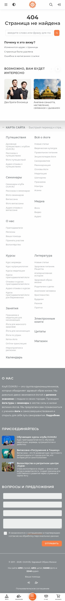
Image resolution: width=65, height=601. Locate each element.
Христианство (41, 295)
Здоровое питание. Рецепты (44, 267)
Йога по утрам (13, 335)
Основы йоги (41, 169)
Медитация (40, 173)
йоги (17, 411)
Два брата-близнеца (16, 102)
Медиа (39, 201)
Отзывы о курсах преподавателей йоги (17, 282)
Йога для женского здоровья (16, 325)
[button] (52, 73)
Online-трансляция (16, 343)
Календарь (14, 357)
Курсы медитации (15, 270)
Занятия (12, 308)
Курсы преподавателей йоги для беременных (17, 295)
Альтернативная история (43, 274)
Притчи (38, 307)
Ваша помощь (13, 236)
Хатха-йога (11, 339)
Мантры (38, 186)
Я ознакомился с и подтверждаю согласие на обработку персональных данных (34, 534)
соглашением (34, 533)
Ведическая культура (45, 148)
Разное (38, 303)
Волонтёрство (13, 244)
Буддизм (39, 299)
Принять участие (15, 240)
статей (24, 568)
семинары (23, 403)
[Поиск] (51, 4)
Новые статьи (41, 144)
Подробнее (53, 415)
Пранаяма (40, 182)
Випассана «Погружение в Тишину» (38, 450)
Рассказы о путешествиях (13, 154)
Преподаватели (14, 228)
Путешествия (16, 137)
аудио (32, 571)
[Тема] (13, 4)
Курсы (10, 255)
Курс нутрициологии (17, 266)
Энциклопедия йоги (45, 156)
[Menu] (6, 4)
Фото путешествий (16, 159)
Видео (37, 212)
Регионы (10, 232)
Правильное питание (45, 152)
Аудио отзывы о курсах (18, 288)
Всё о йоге (42, 137)
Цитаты (40, 331)
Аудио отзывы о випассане (14, 208)
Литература (43, 255)
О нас (10, 221)
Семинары (14, 177)
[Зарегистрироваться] (36, 583)
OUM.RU (27, 562)
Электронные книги (44, 320)
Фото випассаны (15, 203)
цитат (36, 568)
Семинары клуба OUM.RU (15, 185)
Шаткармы (40, 177)
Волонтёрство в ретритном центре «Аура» (38, 464)
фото (49, 568)
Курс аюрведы (13, 262)
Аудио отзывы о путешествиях (14, 165)
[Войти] (59, 4)
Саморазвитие (42, 161)
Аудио (37, 216)
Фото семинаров (15, 195)
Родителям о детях (44, 286)
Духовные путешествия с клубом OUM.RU (18, 146)
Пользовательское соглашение (32, 588)
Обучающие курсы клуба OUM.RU (37, 437)
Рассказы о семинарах (18, 190)
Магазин (40, 341)
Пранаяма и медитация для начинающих (14, 317)
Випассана (12, 199)
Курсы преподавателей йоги (17, 276)
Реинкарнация (42, 165)
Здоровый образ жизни (43, 281)
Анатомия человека (45, 290)
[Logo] (32, 5)
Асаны (37, 190)
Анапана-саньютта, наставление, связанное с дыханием (47, 105)
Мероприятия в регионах (14, 349)
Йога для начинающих (18, 331)
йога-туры (8, 403)
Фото (37, 208)
